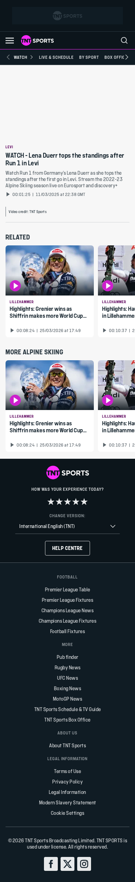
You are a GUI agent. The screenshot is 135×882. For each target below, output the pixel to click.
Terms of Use (67, 771)
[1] (51, 501)
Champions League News (68, 610)
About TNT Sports (67, 745)
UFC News (67, 678)
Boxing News (67, 688)
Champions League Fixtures (68, 621)
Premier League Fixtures (67, 600)
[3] (67, 501)
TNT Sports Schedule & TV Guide (67, 709)
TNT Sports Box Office (67, 720)
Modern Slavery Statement (67, 802)
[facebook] (51, 864)
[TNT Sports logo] (37, 40)
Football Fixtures (67, 631)
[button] (10, 41)
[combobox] (67, 526)
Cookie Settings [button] (67, 813)
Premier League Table (67, 589)
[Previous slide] (8, 57)
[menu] (124, 40)
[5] (84, 501)
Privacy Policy (67, 782)
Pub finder (68, 657)
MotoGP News (67, 699)
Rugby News (68, 667)
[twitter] (67, 864)
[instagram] (84, 864)
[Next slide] (126, 57)
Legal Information (67, 792)
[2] (59, 501)
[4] (76, 501)
